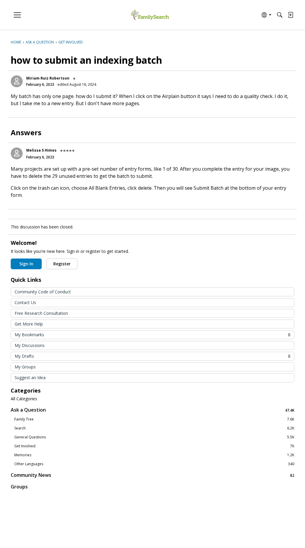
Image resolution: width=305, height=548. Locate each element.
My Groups (25, 367)
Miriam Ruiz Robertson (47, 78)
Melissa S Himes (41, 150)
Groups (19, 487)
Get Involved (154, 446)
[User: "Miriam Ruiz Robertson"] (17, 81)
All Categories (24, 398)
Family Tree (154, 419)
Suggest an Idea (30, 377)
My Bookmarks (152, 334)
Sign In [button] (26, 264)
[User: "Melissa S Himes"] (17, 153)
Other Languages (154, 464)
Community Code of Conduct (43, 292)
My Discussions (30, 345)
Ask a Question (152, 410)
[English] (150, 15)
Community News (152, 475)
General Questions (154, 437)
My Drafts (152, 356)
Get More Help (29, 324)
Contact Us (25, 302)
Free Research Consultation (41, 313)
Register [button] (62, 264)
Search (154, 428)
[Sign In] (290, 15)
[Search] (279, 15)
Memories (154, 455)
